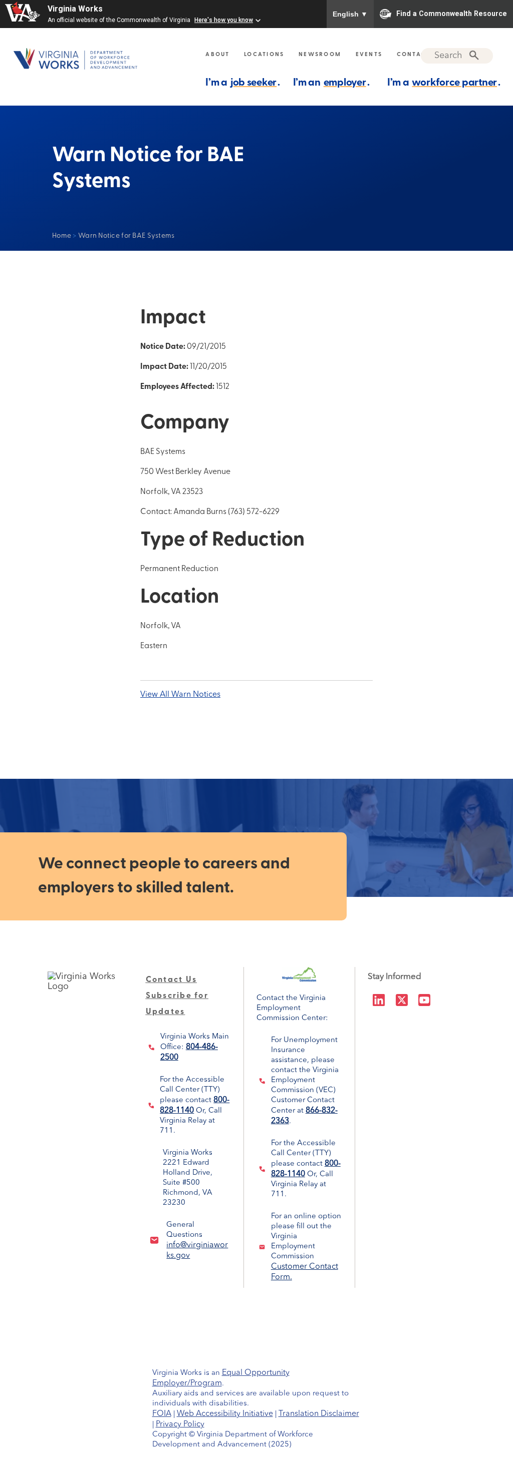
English (350, 14)
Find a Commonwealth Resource (451, 13)
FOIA (161, 1414)
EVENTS (369, 55)
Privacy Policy (180, 1424)
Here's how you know (223, 20)
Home (61, 236)
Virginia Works (75, 9)
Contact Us (171, 980)
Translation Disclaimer (319, 1414)
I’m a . (242, 83)
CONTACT (413, 55)
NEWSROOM (320, 55)
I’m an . (331, 83)
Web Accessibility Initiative (225, 1414)
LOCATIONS (264, 55)
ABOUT (217, 55)
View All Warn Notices (180, 695)
